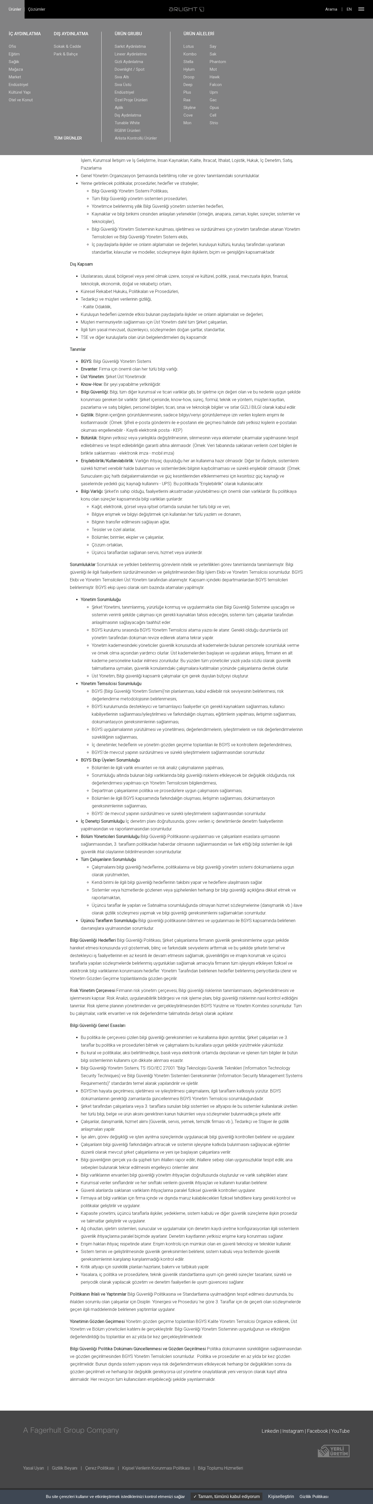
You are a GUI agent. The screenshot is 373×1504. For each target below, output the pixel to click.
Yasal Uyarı (33, 1468)
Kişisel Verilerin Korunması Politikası (156, 1468)
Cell (213, 115)
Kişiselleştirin (281, 1496)
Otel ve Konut (21, 99)
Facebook (317, 1431)
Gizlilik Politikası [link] (314, 1496)
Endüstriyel (18, 84)
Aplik (119, 107)
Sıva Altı (122, 77)
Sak (213, 54)
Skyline (189, 107)
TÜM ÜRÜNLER (68, 138)
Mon (187, 122)
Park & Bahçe (66, 54)
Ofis (12, 46)
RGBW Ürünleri (127, 130)
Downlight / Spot (129, 69)
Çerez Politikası (99, 1468)
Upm (214, 92)
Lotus (188, 46)
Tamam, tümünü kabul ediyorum (228, 1496)
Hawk (215, 77)
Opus (214, 107)
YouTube (340, 1431)
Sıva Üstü (123, 84)
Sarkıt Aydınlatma (130, 46)
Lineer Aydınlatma (131, 54)
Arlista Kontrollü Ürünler (136, 138)
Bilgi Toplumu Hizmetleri (220, 1468)
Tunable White (127, 122)
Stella (188, 61)
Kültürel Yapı (20, 92)
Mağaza (16, 69)
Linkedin (270, 1431)
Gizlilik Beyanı (64, 1468)
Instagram (293, 1431)
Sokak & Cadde (67, 46)
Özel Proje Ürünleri (131, 99)
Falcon (216, 84)
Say (213, 46)
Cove (188, 115)
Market (15, 77)
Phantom (218, 61)
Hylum (189, 69)
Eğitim (14, 54)
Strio (214, 122)
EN (349, 9)
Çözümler (36, 9)
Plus (187, 92)
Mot (213, 69)
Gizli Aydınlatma (129, 61)
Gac (213, 99)
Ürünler (15, 9)
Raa (186, 99)
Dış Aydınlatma (128, 115)
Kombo (190, 54)
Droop (188, 77)
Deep (188, 84)
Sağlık (14, 61)
